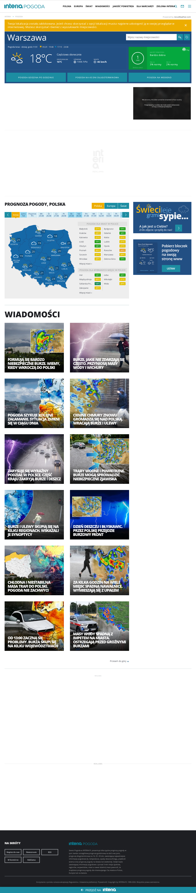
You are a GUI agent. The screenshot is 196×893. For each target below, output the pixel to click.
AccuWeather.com (182, 17)
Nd (23, 215)
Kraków (82, 233)
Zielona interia (165, 6)
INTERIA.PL (123, 882)
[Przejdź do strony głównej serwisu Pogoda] (34, 6)
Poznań (82, 250)
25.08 (41, 215)
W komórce (13, 860)
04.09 (116, 215)
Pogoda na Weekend (159, 77)
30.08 (78, 215)
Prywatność (102, 882)
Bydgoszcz (108, 229)
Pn (32, 215)
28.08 (63, 215)
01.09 (93, 215)
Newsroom (31, 852)
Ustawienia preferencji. (88, 882)
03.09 (108, 215)
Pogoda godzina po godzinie (36, 77)
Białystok (83, 229)
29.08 (71, 215)
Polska (67, 6)
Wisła (106, 284)
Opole (106, 246)
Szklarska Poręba (85, 284)
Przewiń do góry (118, 661)
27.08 (56, 215)
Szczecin (83, 255)
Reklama (31, 860)
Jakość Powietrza (123, 6)
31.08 (86, 215)
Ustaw (170, 268)
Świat (89, 6)
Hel (80, 275)
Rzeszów (108, 250)
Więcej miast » (85, 263)
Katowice (83, 237)
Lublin (107, 242)
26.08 (48, 215)
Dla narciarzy (145, 6)
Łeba (106, 275)
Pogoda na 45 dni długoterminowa (97, 77)
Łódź (81, 242)
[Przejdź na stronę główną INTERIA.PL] (13, 6)
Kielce (106, 237)
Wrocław (83, 259)
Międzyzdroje (85, 279)
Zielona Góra (109, 259)
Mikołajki (108, 279)
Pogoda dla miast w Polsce (102, 223)
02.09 (101, 215)
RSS (49, 852)
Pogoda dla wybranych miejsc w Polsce (102, 270)
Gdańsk (107, 233)
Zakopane (83, 288)
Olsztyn (82, 246)
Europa (78, 6)
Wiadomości (102, 6)
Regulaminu (73, 882)
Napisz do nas (13, 852)
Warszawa (108, 255)
